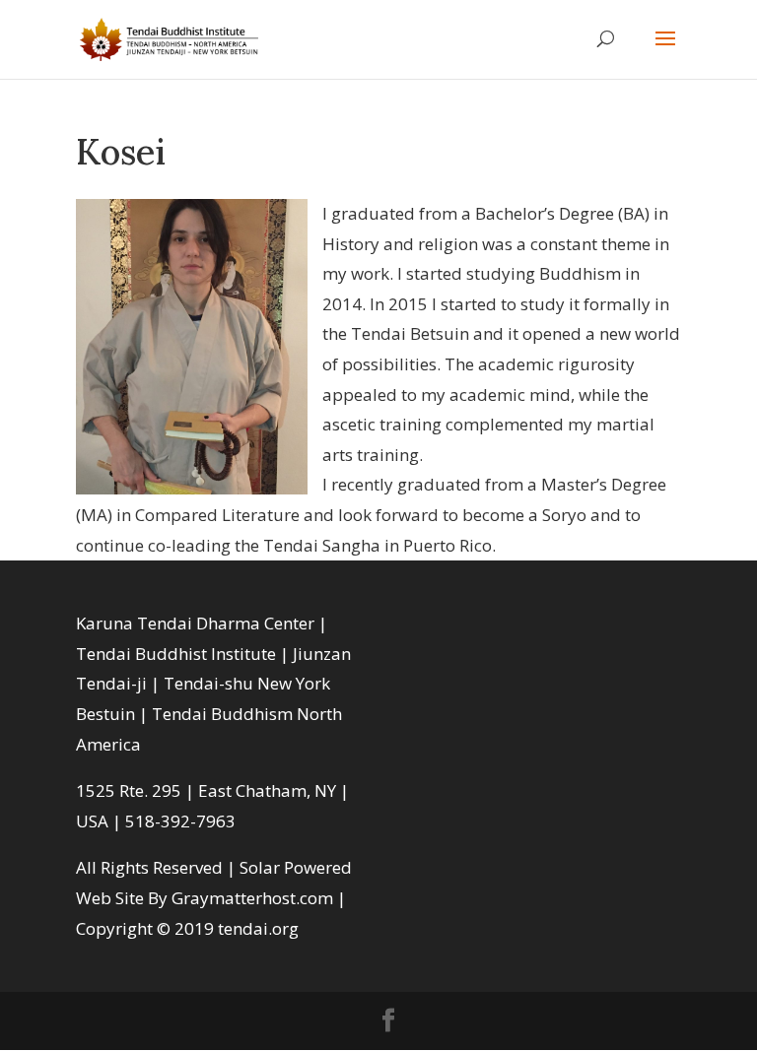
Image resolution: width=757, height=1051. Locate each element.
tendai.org (258, 928)
